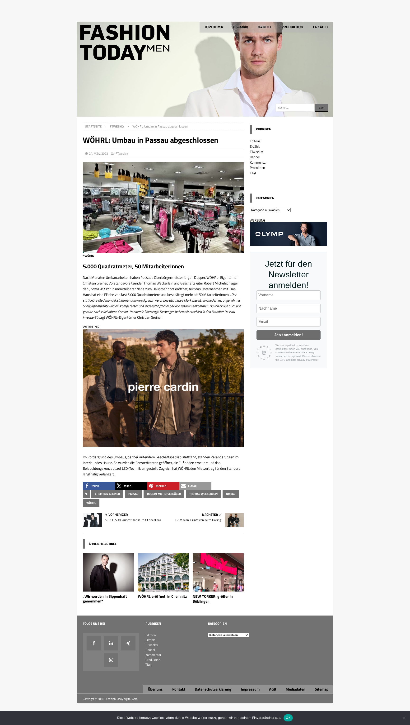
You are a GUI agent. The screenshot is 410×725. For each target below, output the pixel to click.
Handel (255, 156)
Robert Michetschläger (164, 494)
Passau (133, 494)
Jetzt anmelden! (288, 335)
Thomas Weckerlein (203, 494)
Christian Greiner (107, 494)
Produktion (257, 167)
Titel (253, 173)
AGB (272, 689)
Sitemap (321, 689)
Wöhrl (91, 503)
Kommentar (258, 162)
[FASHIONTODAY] (205, 113)
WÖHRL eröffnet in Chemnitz (162, 596)
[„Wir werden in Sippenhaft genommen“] (108, 588)
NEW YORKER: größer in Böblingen (213, 598)
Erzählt (255, 146)
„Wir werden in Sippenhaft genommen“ (105, 598)
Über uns (155, 689)
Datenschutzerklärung (213, 689)
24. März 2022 (98, 153)
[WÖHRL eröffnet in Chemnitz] (163, 588)
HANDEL (265, 27)
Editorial (255, 140)
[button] (99, 486)
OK (288, 718)
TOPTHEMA (213, 27)
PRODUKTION (292, 27)
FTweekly (240, 27)
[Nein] (404, 718)
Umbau (231, 494)
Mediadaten (295, 689)
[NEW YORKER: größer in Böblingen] (218, 588)
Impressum (250, 689)
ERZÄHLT (320, 27)
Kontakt (178, 689)
